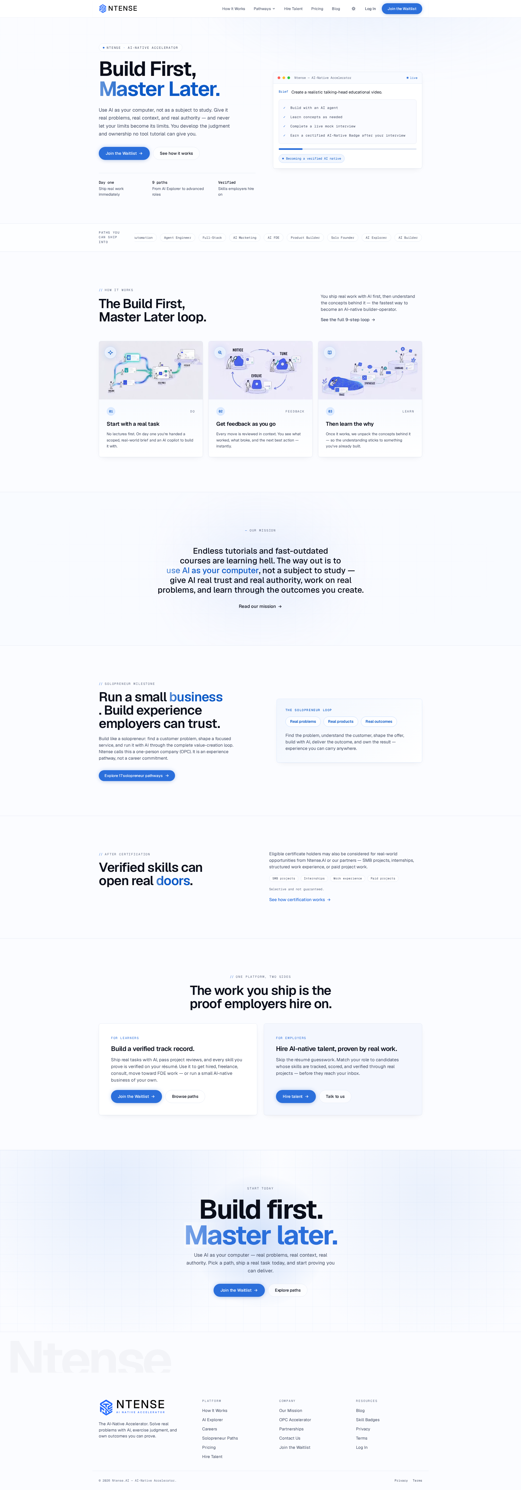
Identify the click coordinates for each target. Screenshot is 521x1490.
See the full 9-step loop (345, 319)
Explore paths (288, 1290)
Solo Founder (303, 238)
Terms (361, 1438)
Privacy (363, 1428)
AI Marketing (205, 238)
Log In (370, 8)
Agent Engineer (139, 238)
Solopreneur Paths (220, 1438)
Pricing (317, 8)
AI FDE (235, 238)
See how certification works (297, 899)
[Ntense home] (119, 9)
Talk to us (335, 1096)
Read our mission (257, 606)
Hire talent (293, 1096)
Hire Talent (293, 8)
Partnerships (291, 1428)
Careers (209, 1428)
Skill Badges (368, 1419)
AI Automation (402, 238)
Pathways (262, 8)
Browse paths (185, 1096)
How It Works (233, 8)
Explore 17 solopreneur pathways (133, 775)
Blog (336, 8)
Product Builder (266, 238)
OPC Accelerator (295, 1419)
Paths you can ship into (109, 237)
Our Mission (290, 1410)
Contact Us (289, 1438)
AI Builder (369, 238)
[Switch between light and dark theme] (353, 8)
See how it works (176, 153)
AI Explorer (337, 238)
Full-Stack (173, 238)
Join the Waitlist (402, 8)
